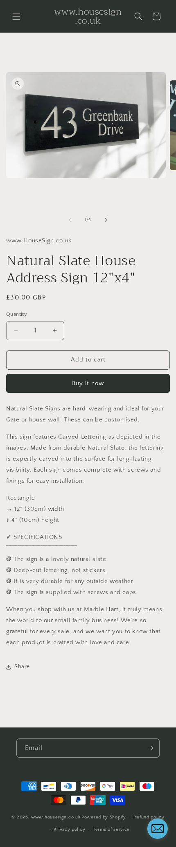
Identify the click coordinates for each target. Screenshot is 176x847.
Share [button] (22, 666)
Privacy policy (69, 829)
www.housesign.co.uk (55, 816)
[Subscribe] (150, 748)
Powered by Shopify (103, 816)
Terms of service (111, 829)
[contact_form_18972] (157, 828)
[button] (16, 16)
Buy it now (88, 383)
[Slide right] (106, 220)
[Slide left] (70, 220)
